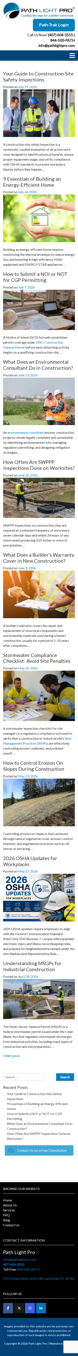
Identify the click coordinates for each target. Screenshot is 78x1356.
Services (9, 1210)
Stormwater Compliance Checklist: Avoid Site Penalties (37, 658)
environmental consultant (26, 432)
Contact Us (11, 1225)
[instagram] (30, 1308)
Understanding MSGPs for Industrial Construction (32, 966)
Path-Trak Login (54, 24)
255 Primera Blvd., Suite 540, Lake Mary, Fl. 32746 (38, 1278)
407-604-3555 (13, 1264)
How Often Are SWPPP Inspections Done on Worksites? (39, 465)
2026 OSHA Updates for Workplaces (30, 861)
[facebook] (8, 1308)
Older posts (11, 1056)
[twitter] (19, 1308)
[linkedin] (41, 1308)
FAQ (6, 1215)
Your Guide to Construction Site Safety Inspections (38, 76)
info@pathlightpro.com (56, 45)
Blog (6, 1220)
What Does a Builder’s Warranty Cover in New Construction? (38, 558)
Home (7, 1200)
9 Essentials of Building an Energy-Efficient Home (32, 182)
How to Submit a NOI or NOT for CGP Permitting (35, 277)
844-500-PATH (62, 40)
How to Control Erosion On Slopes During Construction (33, 766)
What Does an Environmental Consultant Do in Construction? (38, 365)
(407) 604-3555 (60, 35)
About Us (10, 1205)
